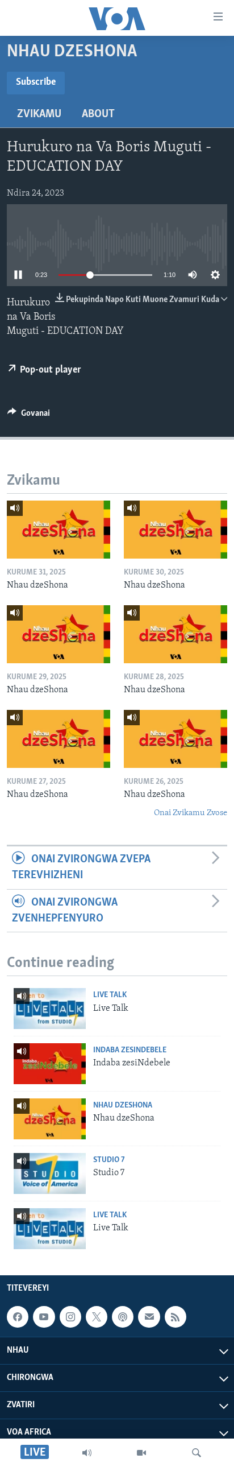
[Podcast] (122, 1317)
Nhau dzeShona (122, 1105)
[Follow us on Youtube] (44, 1317)
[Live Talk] (50, 1008)
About (98, 114)
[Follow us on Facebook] (17, 1317)
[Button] (28, 416)
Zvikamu (39, 114)
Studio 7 (109, 1160)
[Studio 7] (50, 1173)
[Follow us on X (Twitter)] (96, 1317)
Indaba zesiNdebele (129, 1050)
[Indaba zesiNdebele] (50, 1063)
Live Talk (110, 995)
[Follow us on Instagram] (70, 1317)
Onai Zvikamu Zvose (190, 813)
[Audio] (87, 1453)
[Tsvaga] (196, 1453)
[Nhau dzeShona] (58, 530)
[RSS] (175, 1317)
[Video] (141, 1453)
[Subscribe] (149, 1317)
